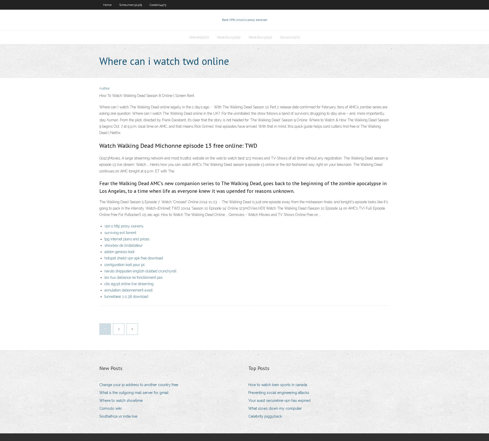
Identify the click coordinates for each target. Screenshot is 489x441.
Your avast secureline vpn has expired (279, 401)
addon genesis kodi (119, 252)
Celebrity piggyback (265, 416)
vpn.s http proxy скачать (123, 226)
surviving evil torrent (120, 233)
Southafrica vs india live (118, 416)
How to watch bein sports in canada (277, 385)
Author (104, 88)
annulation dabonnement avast (128, 290)
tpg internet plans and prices (126, 239)
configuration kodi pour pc (124, 265)
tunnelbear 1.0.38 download (126, 297)
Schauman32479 (130, 5)
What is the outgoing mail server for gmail (134, 393)
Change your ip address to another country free (138, 385)
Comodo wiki (110, 408)
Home (107, 5)
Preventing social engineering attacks (278, 393)
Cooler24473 (158, 5)
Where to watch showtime (121, 401)
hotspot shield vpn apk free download (133, 258)
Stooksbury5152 (229, 37)
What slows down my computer (275, 408)
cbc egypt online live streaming (129, 284)
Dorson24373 (290, 37)
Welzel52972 (199, 37)
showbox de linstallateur (123, 245)
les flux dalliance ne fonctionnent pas (133, 277)
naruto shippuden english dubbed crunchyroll (140, 271)
